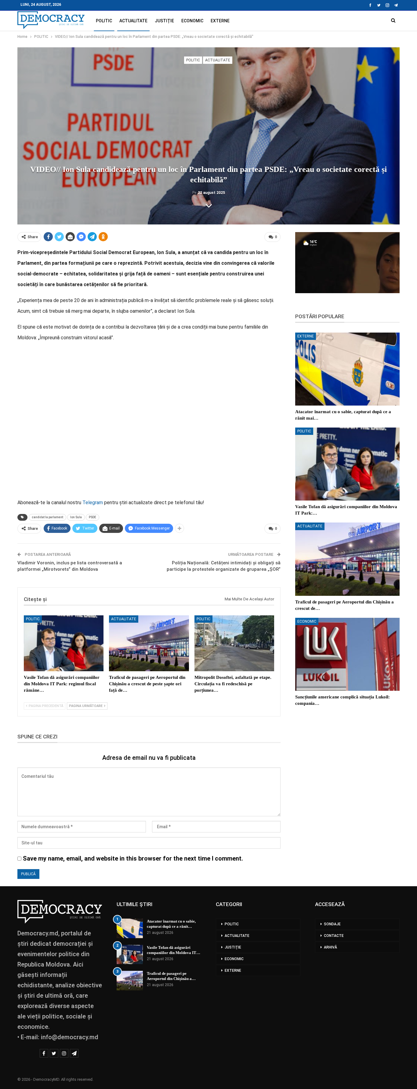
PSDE (92, 517)
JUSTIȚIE (164, 20)
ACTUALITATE (133, 20)
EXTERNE (220, 20)
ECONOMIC (192, 20)
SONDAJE (332, 924)
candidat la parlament (47, 517)
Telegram (92, 502)
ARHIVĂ (330, 947)
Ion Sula (76, 517)
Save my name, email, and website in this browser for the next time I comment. (133, 858)
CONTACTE (334, 936)
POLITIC (104, 20)
